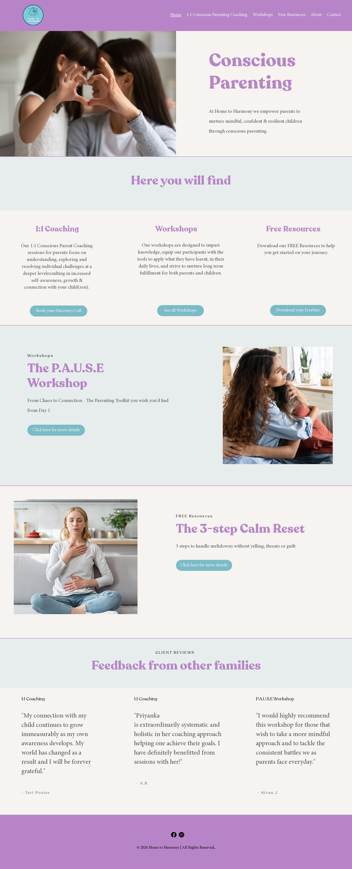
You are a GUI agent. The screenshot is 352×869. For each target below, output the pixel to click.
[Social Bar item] (174, 834)
